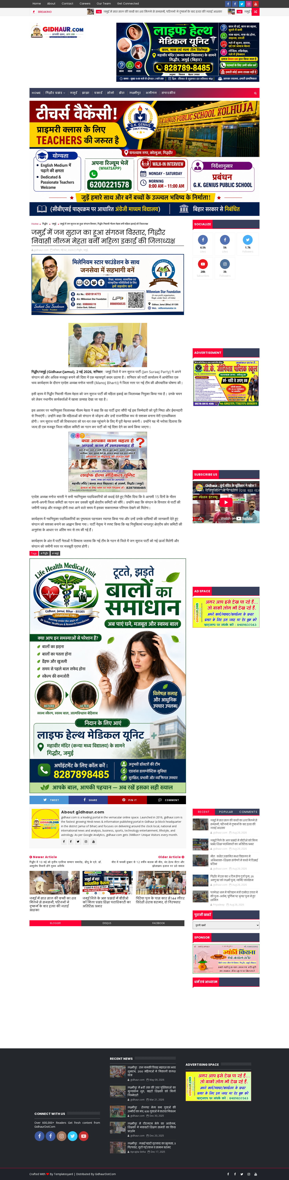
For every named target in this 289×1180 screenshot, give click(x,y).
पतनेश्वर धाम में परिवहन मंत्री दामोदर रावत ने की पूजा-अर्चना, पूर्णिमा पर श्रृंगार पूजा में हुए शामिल (234, 896)
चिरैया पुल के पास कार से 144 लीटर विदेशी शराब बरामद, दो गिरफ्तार (160, 900)
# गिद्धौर (44, 553)
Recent (204, 812)
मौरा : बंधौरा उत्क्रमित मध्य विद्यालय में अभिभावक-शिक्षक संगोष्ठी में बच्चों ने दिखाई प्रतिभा (234, 860)
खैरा (122, 93)
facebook (158, 923)
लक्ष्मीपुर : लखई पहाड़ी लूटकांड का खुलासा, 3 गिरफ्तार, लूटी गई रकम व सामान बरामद (152, 1145)
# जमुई (55, 553)
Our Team (104, 4)
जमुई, (85, 250)
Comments (248, 812)
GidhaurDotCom (105, 1174)
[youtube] (256, 4)
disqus (107, 923)
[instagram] (249, 4)
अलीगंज (151, 93)
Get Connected (128, 4)
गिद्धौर (45, 223)
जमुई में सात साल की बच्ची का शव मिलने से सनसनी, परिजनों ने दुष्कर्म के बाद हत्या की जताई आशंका (99, 12)
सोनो (110, 93)
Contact (67, 4)
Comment (172, 800)
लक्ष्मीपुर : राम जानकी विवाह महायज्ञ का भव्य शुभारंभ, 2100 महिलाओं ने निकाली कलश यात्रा (152, 1071)
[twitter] (242, 4)
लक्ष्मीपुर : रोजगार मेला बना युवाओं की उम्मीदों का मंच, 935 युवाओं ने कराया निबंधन (152, 1109)
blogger (55, 923)
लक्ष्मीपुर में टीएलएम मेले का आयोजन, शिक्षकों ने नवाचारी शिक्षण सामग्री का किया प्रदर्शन (152, 1127)
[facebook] (228, 4)
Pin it (132, 800)
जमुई (176, 11)
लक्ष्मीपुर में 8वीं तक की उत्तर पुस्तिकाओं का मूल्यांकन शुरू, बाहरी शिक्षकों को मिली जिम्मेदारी (152, 1091)
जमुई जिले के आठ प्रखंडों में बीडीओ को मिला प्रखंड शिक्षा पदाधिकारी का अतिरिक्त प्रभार (231, 12)
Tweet (54, 800)
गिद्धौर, (80, 250)
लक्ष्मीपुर (135, 93)
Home (37, 4)
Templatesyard (63, 1174)
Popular (226, 812)
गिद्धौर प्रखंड (53, 93)
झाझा (85, 93)
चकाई (98, 93)
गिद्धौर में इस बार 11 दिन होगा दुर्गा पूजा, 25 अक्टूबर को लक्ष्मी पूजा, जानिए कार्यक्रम (232, 878)
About (51, 4)
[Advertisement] (107, 957)
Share (93, 800)
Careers (85, 4)
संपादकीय (169, 93)
